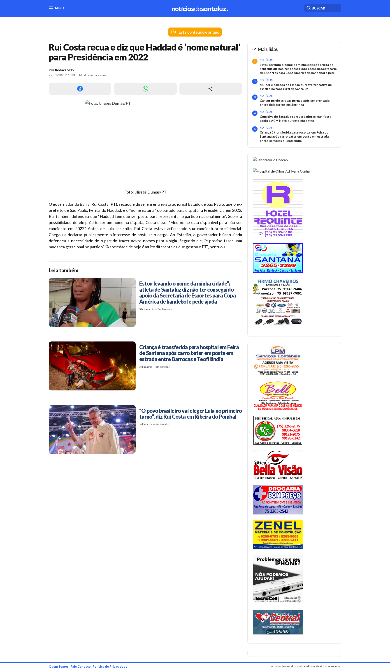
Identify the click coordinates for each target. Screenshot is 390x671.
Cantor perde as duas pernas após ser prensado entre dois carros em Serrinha (295, 102)
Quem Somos (59, 666)
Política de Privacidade (110, 666)
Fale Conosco (80, 666)
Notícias (266, 59)
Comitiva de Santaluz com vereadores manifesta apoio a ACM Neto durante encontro (295, 118)
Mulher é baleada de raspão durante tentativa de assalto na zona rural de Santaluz (296, 87)
